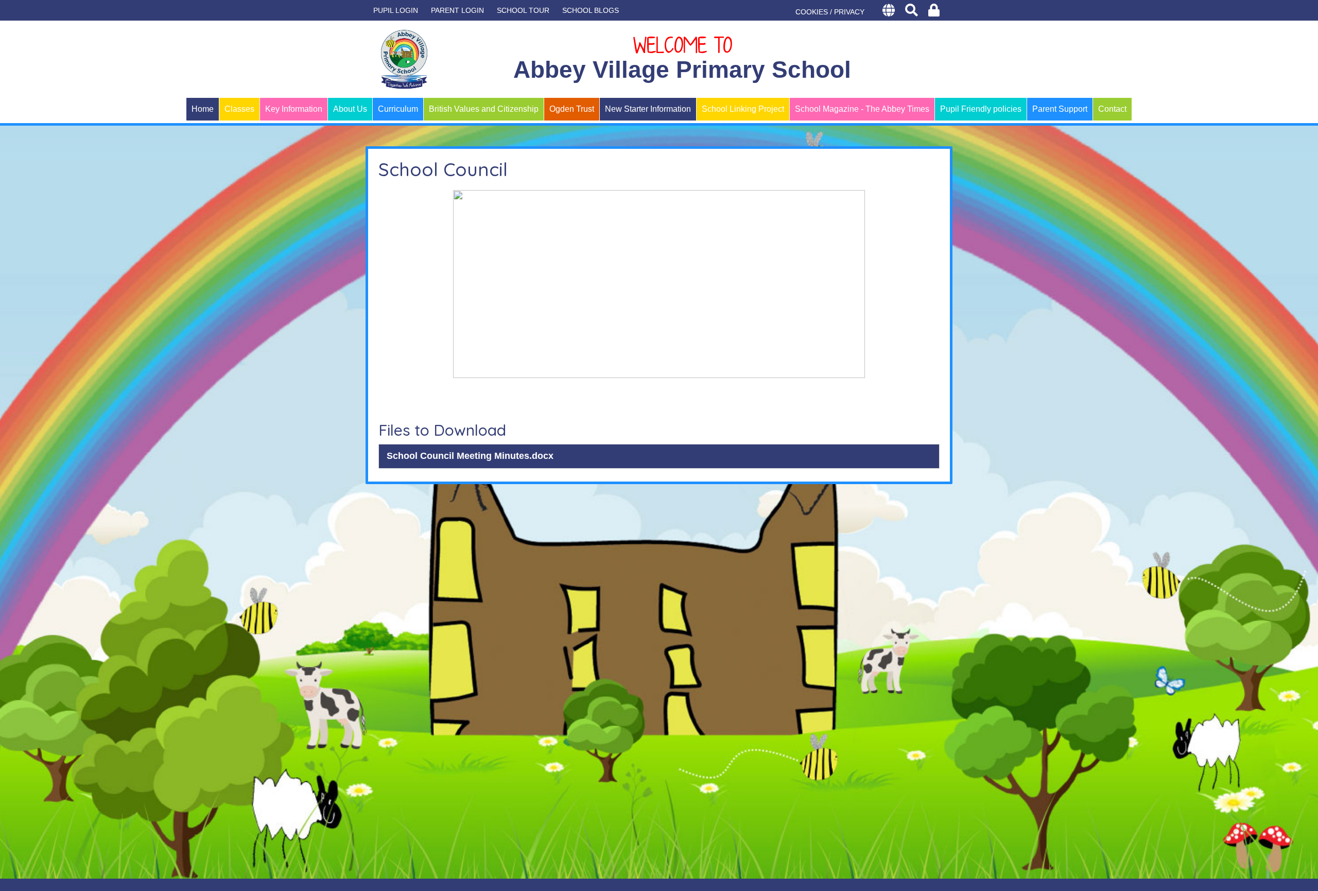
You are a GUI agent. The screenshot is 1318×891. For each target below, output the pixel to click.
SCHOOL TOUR (523, 10)
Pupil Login (395, 10)
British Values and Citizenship (484, 109)
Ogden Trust (571, 109)
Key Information (293, 109)
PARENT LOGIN (457, 10)
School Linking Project (743, 109)
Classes (239, 109)
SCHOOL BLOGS (590, 10)
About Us (350, 109)
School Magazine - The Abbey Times (862, 109)
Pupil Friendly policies (980, 109)
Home (203, 109)
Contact (1112, 109)
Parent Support (1059, 109)
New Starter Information (648, 109)
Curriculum (398, 109)
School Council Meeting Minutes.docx (470, 456)
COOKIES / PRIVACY (829, 12)
